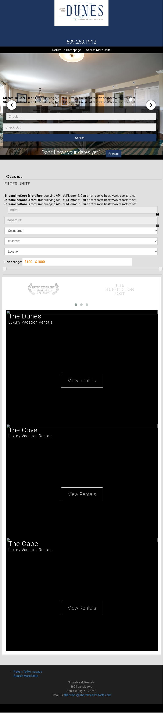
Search (80, 138)
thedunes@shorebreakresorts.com (87, 695)
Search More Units (99, 50)
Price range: (13, 262)
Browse (113, 154)
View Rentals (82, 381)
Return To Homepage (66, 50)
